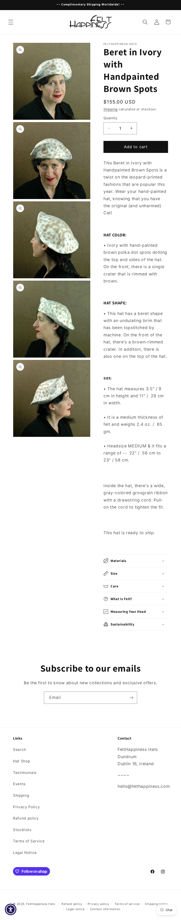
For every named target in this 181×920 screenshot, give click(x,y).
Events (19, 784)
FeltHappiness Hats (40, 904)
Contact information (105, 909)
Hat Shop (21, 761)
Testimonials (25, 772)
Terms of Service (29, 841)
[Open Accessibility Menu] (10, 909)
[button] (10, 22)
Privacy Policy (26, 807)
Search (19, 749)
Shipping (110, 109)
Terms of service (127, 904)
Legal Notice (25, 852)
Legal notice (75, 909)
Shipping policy (156, 904)
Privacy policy (98, 904)
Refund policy (26, 818)
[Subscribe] (131, 698)
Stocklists (22, 830)
